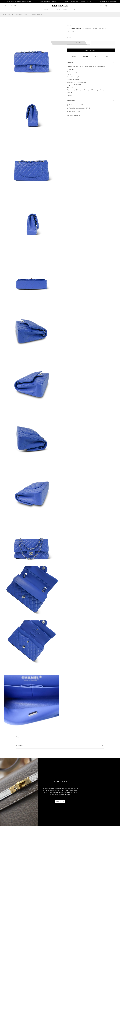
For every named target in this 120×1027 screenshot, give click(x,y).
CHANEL (69, 26)
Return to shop (6, 15)
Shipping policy (71, 101)
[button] (64, 9)
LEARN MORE (60, 801)
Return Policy (19, 746)
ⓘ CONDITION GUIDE (91, 50)
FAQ (17, 737)
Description (70, 63)
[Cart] (115, 5)
